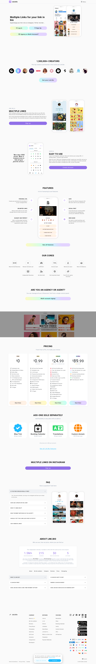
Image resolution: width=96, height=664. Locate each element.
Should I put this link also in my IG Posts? (23, 518)
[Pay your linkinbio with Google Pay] (76, 640)
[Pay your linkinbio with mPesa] (79, 650)
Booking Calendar (60, 623)
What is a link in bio (47, 634)
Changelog (64, 571)
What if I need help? (16, 508)
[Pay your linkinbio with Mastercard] (85, 640)
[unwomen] (78, 70)
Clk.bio (44, 623)
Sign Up (38, 28)
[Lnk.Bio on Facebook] (77, 615)
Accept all (54, 660)
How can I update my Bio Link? (19, 502)
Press (58, 571)
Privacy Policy (22, 661)
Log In (19, 28)
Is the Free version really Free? (19, 491)
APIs (57, 631)
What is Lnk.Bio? (15, 577)
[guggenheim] (11, 70)
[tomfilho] (84, 70)
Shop (57, 621)
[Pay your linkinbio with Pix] (79, 642)
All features (58, 634)
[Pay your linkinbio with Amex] (73, 642)
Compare (46, 571)
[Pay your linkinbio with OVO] (76, 650)
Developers (32, 642)
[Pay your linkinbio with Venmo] (70, 642)
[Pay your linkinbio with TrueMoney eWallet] (79, 653)
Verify (57, 626)
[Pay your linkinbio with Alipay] (79, 640)
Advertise (31, 631)
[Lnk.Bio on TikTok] (74, 615)
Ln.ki (43, 621)
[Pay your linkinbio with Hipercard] (82, 642)
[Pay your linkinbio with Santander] (85, 645)
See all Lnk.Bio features (48, 449)
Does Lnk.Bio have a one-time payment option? (24, 587)
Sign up (28, 123)
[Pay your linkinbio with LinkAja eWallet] (73, 650)
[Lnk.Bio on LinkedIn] (83, 615)
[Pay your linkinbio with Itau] (73, 645)
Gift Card (31, 634)
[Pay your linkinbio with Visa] (82, 640)
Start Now (18, 403)
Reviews (52, 571)
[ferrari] (64, 70)
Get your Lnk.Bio (48, 80)
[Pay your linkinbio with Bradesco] (79, 645)
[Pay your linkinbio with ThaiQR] (82, 653)
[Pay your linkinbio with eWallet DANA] (70, 650)
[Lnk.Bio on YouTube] (86, 615)
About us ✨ (32, 618)
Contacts (31, 637)
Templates (45, 637)
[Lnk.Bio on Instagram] (71, 615)
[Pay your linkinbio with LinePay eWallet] (85, 650)
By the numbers (38, 571)
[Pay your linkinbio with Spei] (73, 648)
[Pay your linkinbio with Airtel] (82, 650)
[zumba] (31, 70)
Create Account (68, 167)
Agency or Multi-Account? (29, 34)
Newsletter (58, 618)
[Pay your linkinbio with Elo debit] (70, 645)
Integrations (32, 639)
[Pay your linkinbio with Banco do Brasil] (76, 645)
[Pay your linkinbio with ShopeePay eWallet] (85, 653)
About (30, 571)
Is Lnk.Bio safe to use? (57, 577)
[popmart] (38, 70)
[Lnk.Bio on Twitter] (80, 615)
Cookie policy (52, 657)
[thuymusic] (71, 70)
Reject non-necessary (41, 660)
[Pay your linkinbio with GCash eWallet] (85, 648)
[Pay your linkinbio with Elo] (76, 642)
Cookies (28, 661)
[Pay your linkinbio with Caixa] (82, 645)
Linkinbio (44, 626)
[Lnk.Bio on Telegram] (86, 617)
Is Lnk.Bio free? (15, 582)
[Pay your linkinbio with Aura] (85, 642)
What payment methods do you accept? (21, 513)
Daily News (45, 629)
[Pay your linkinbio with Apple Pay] (73, 640)
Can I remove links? (16, 523)
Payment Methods (46, 639)
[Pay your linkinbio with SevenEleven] (76, 648)
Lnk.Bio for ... (45, 631)
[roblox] (58, 70)
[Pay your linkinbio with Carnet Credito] (70, 648)
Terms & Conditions (13, 661)
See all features (48, 245)
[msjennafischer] (24, 70)
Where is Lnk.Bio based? (57, 582)
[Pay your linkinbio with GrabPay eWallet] (79, 648)
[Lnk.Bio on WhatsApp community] (83, 617)
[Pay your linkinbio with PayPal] (70, 640)
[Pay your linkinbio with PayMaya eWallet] (82, 648)
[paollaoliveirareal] (44, 70)
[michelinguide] (51, 70)
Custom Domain (60, 629)
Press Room (32, 626)
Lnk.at (44, 618)
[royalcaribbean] (18, 70)
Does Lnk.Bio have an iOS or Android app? (62, 587)
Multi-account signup (48, 298)
